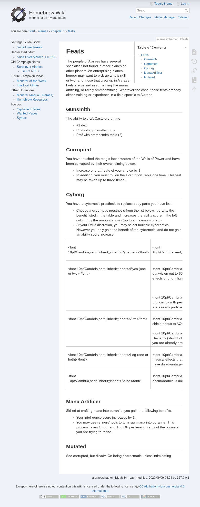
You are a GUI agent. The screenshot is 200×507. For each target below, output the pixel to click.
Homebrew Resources (32, 99)
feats (71, 31)
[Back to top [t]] (194, 89)
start (32, 31)
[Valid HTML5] (110, 496)
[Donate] (69, 496)
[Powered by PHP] (90, 496)
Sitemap (183, 17)
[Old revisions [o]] (194, 61)
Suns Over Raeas (29, 47)
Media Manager (164, 17)
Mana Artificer (153, 72)
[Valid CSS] (130, 496)
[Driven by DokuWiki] (150, 496)
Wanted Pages (27, 113)
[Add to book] (194, 79)
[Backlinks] (194, 70)
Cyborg (149, 68)
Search (187, 10)
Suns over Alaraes (30, 67)
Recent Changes (140, 17)
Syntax (22, 118)
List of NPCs (30, 71)
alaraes (43, 31)
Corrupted (151, 64)
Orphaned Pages (28, 109)
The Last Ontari (28, 85)
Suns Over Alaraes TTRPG (36, 57)
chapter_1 (58, 31)
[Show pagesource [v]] (194, 52)
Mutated (149, 77)
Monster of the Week (31, 81)
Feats (145, 55)
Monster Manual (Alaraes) (35, 95)
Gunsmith (150, 59)
